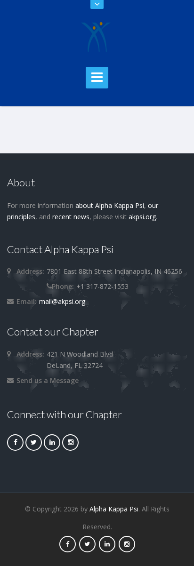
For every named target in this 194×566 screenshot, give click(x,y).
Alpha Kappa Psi (113, 508)
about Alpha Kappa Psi (109, 205)
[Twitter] (34, 442)
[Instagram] (70, 442)
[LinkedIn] (52, 442)
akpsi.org (142, 216)
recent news (70, 216)
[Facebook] (15, 442)
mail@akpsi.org (62, 301)
